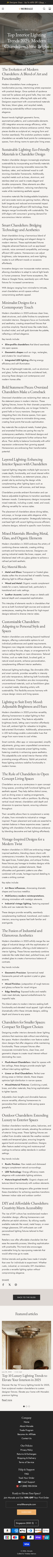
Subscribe (26, 1512)
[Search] (44, 9)
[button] (24, 1406)
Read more (7, 1400)
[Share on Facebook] (3, 1285)
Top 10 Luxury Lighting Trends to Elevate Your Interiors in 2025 (24, 1377)
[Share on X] (9, 1285)
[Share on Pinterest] (16, 1285)
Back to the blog (26, 1297)
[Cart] (50, 9)
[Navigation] (3, 9)
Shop (41, 2)
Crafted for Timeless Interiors (26, 1554)
